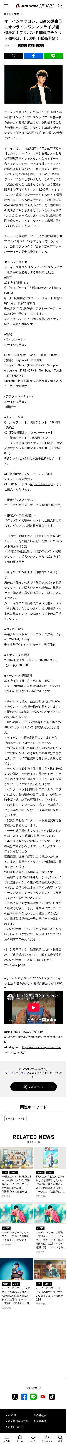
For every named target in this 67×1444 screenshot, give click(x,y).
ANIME (17, 14)
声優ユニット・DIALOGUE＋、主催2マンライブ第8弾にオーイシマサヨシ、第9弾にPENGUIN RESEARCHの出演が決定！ (16, 1184)
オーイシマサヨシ (16, 1073)
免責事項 (41, 1421)
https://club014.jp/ (41, 484)
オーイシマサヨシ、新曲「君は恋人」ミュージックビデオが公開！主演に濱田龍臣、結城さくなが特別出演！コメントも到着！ (49, 1240)
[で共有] (13, 56)
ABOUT (12, 1415)
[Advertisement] (33, 1349)
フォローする (35, 1086)
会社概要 (41, 1415)
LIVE (31, 46)
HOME (7, 14)
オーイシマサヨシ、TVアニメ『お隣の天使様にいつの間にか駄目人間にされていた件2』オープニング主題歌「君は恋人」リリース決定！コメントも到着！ (16, 1296)
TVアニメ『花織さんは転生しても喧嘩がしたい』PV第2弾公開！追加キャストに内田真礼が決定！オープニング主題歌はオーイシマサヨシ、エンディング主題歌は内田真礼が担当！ (50, 1184)
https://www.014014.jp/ (28, 1031)
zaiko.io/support (14, 965)
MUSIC (40, 46)
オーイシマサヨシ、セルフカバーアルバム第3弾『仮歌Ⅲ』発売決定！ (15, 1236)
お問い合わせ (15, 1426)
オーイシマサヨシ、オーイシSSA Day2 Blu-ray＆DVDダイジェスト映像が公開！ (49, 1294)
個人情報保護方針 (18, 1421)
